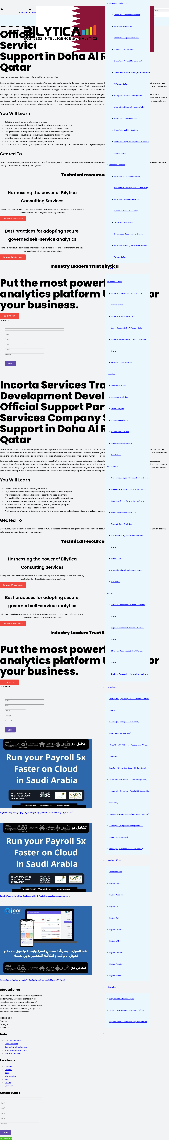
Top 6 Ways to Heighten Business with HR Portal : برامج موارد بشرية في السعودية (35, 896)
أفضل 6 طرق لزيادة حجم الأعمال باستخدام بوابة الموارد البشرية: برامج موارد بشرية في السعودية (36, 812)
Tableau (8, 1069)
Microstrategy (11, 1076)
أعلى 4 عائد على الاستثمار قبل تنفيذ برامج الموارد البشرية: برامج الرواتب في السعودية (32, 980)
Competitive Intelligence (16, 1047)
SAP (6, 1079)
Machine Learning (12, 1053)
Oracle (8, 1082)
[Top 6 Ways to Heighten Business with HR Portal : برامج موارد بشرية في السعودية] (46, 891)
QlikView (8, 1066)
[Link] (59, 40)
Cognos (8, 1073)
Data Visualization (13, 1040)
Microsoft (9, 1086)
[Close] (155, 15)
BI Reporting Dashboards (16, 1050)
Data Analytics (11, 1043)
